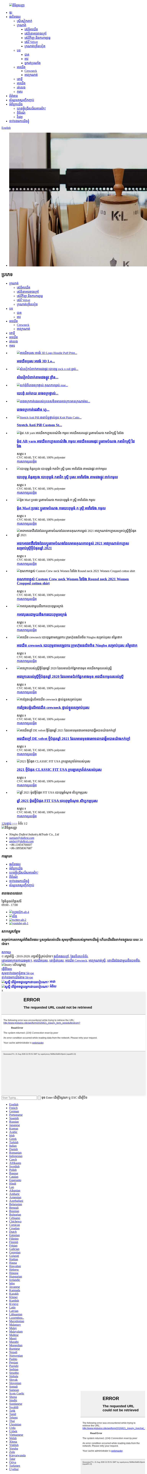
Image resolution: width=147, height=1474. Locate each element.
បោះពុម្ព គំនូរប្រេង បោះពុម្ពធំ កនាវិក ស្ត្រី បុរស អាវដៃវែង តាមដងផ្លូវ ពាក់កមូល (67, 477)
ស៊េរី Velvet (31, 42)
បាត (26, 54)
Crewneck (30, 70)
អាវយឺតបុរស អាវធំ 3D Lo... (36, 361)
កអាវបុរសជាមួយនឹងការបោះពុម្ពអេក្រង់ (42, 614)
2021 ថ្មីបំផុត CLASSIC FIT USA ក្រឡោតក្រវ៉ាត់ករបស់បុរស (59, 770)
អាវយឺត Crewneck (76, 960)
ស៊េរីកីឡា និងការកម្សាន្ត (37, 37)
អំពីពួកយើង (16, 104)
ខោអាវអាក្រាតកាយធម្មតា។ (17, 960)
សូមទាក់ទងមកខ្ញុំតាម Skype (18, 973)
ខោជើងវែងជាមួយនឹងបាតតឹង (123, 960)
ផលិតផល (15, 16)
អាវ (26, 58)
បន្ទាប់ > (9, 823)
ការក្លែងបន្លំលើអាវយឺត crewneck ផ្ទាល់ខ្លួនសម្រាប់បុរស (53, 707)
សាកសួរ (6, 952)
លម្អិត (33, 461)
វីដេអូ (20, 117)
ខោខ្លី (20, 79)
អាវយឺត (21, 67)
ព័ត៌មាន (13, 95)
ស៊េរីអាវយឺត (31, 29)
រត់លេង (21, 87)
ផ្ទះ (10, 12)
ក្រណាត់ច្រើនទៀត (34, 46)
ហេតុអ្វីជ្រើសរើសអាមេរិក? (31, 108)
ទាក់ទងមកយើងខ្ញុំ (19, 121)
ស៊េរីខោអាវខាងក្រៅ (35, 33)
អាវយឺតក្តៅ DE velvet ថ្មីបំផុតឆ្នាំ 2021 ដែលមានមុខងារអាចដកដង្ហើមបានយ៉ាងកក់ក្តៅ (73, 739)
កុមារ (20, 91)
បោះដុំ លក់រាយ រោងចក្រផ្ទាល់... (37, 393)
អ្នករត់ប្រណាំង (32, 63)
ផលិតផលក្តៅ (61, 956)
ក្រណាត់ (21, 25)
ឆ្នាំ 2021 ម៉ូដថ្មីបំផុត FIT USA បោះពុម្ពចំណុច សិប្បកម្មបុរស (57, 801)
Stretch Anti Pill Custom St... (39, 425)
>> (15, 823)
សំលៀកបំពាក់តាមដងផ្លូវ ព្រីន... (37, 377)
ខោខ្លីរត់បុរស (56, 960)
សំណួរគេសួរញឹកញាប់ (21, 100)
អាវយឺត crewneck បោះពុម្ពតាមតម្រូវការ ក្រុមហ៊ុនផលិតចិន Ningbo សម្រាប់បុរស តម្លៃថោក (77, 645)
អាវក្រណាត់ (31, 74)
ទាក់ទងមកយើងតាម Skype (17, 977)
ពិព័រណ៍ (21, 112)
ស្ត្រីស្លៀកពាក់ (24, 21)
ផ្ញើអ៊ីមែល (7, 969)
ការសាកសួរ (23, 461)
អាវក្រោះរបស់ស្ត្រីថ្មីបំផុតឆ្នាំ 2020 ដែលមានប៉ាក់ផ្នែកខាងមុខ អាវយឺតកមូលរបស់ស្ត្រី (70, 677)
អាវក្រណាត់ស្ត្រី (97, 960)
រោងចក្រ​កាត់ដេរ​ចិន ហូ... (33, 409)
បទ (19, 50)
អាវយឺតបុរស (40, 960)
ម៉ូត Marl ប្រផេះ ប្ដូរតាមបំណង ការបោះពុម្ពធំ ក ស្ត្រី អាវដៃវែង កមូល (61, 508)
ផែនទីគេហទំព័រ (79, 956)
